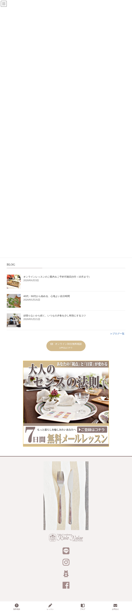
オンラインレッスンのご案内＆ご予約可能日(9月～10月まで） (57, 276)
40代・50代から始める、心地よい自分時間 (46, 296)
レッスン (50, 609)
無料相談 (16, 609)
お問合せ (115, 609)
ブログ (82, 609)
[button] (65, 346)
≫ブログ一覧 (117, 333)
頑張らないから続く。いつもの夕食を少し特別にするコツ (54, 315)
